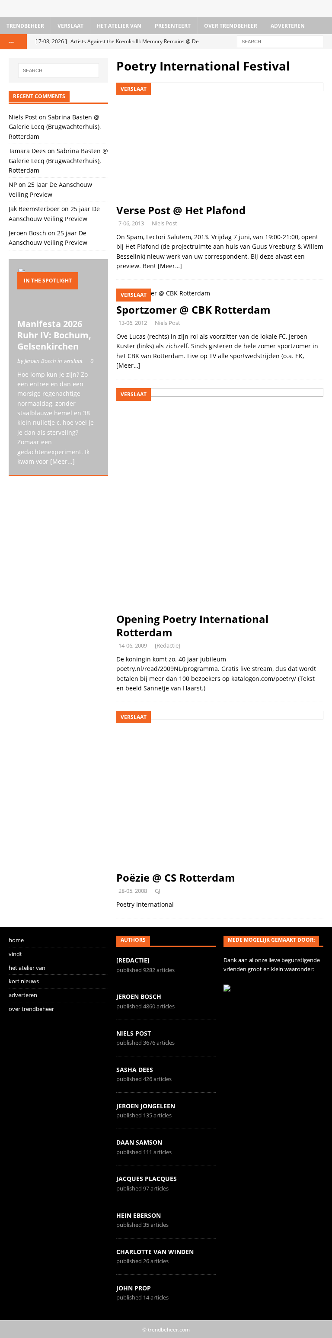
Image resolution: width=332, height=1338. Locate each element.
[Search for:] (280, 41)
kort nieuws (24, 981)
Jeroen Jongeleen (145, 1106)
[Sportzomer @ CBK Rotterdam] (219, 293)
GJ (157, 891)
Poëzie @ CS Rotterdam (175, 877)
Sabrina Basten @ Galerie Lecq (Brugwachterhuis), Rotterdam (55, 127)
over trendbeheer (230, 25)
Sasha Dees (134, 1069)
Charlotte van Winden (155, 1252)
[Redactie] (167, 645)
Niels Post (164, 223)
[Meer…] (170, 266)
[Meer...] (62, 461)
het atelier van (119, 25)
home (16, 940)
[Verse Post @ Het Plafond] (219, 141)
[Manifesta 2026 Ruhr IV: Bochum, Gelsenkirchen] (58, 291)
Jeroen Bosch (27, 233)
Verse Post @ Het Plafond (181, 210)
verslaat (70, 25)
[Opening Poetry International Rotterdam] (219, 497)
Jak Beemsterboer (34, 209)
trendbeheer (25, 25)
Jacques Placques (146, 1178)
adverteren (288, 25)
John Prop (133, 1288)
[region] (58, 534)
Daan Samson (139, 1142)
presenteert (173, 25)
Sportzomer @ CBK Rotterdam (193, 309)
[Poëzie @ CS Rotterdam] (219, 788)
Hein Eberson (138, 1215)
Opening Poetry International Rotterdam (192, 625)
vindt (15, 954)
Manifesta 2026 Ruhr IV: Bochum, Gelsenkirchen (54, 335)
